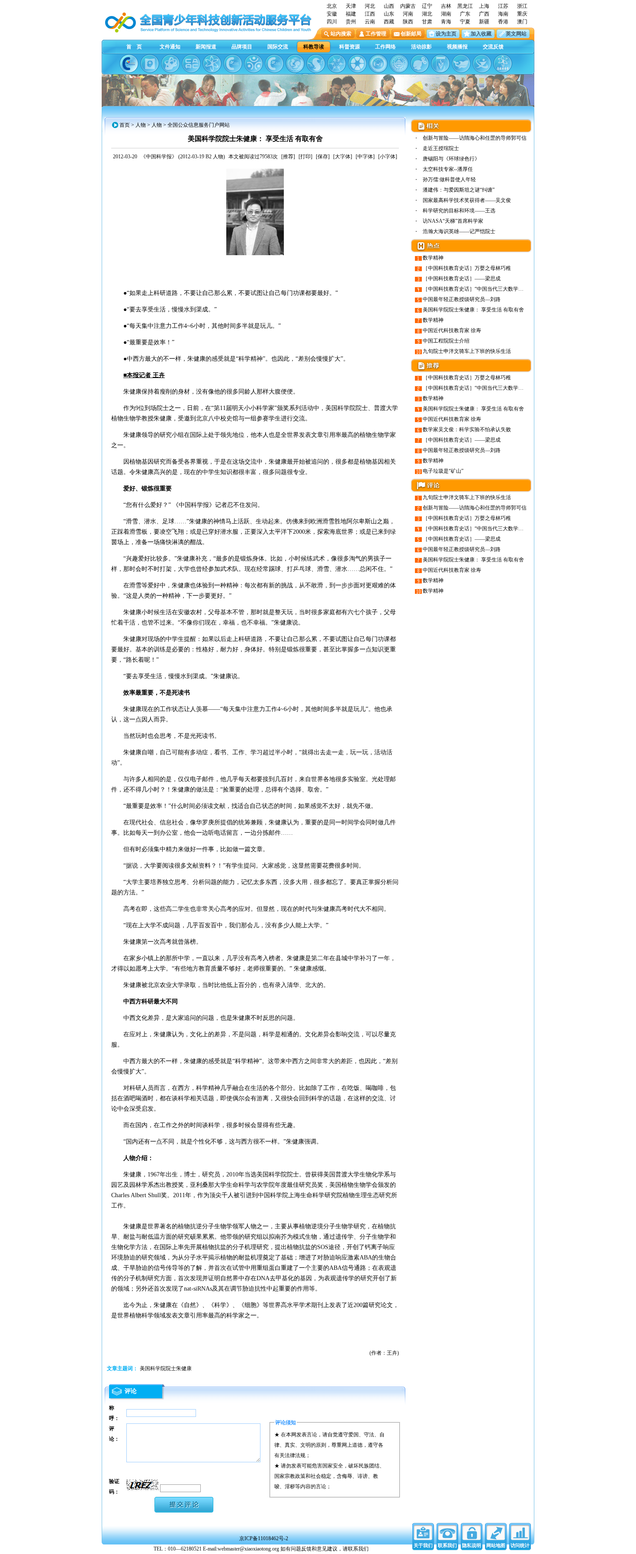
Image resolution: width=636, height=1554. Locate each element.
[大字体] (342, 157)
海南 (503, 14)
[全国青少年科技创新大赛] (149, 63)
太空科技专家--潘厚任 (448, 169)
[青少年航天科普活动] (378, 63)
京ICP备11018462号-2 (263, 1538)
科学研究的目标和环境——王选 (459, 211)
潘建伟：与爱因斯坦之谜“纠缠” (459, 190)
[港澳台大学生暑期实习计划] (253, 63)
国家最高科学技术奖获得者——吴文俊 (467, 200)
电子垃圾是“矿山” (443, 471)
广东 (465, 14)
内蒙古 (408, 6)
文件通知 (170, 47)
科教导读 (313, 47)
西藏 (389, 22)
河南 (408, 14)
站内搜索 (341, 34)
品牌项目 (241, 47)
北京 (332, 6)
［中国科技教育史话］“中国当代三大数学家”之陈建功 (484, 289)
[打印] (305, 157)
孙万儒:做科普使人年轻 (449, 179)
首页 (124, 125)
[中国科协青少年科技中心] (128, 63)
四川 (332, 22)
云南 (370, 22)
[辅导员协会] (440, 63)
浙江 (522, 6)
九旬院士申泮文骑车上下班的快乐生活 (467, 351)
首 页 (134, 47)
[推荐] (288, 157)
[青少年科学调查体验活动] (336, 63)
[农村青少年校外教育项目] (295, 63)
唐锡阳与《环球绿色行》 (451, 159)
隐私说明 (471, 1545)
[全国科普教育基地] (398, 63)
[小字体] (387, 157)
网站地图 (495, 1545)
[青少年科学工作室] (419, 63)
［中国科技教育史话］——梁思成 (462, 279)
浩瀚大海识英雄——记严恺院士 (459, 231)
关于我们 (423, 1545)
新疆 (484, 22)
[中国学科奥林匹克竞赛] (232, 63)
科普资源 (349, 47)
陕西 (408, 22)
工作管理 (376, 34)
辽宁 (427, 6)
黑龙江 (465, 6)
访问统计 (520, 1545)
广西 (484, 14)
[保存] (323, 157)
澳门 (522, 22)
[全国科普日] (212, 63)
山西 (389, 6)
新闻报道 (206, 47)
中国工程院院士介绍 (446, 341)
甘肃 (427, 22)
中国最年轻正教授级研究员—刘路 (462, 299)
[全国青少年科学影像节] (357, 63)
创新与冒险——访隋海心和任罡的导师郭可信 (475, 138)
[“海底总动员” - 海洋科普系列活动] (461, 63)
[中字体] (365, 157)
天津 (351, 6)
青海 (446, 22)
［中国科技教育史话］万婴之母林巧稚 (467, 268)
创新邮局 (411, 34)
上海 (484, 6)
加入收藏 (481, 34)
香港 (503, 22)
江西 (370, 14)
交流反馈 (493, 47)
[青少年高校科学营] (502, 63)
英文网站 (516, 34)
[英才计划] (481, 63)
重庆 (522, 14)
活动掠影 (421, 47)
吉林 (446, 6)
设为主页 (446, 34)
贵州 (351, 22)
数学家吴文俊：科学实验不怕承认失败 (467, 429)
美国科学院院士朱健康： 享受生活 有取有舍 (473, 310)
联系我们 (447, 1545)
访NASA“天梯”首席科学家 (453, 221)
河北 (370, 6)
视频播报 (457, 47)
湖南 (446, 14)
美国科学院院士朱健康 (166, 1368)
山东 (389, 14)
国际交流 (277, 47)
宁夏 (465, 22)
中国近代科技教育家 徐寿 (452, 330)
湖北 (427, 14)
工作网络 (385, 47)
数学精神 (433, 258)
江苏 (503, 6)
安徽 (332, 14)
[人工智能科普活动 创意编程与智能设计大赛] (274, 63)
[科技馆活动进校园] (315, 63)
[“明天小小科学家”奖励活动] (170, 63)
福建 (351, 14)
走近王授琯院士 (441, 148)
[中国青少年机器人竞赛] (191, 63)
